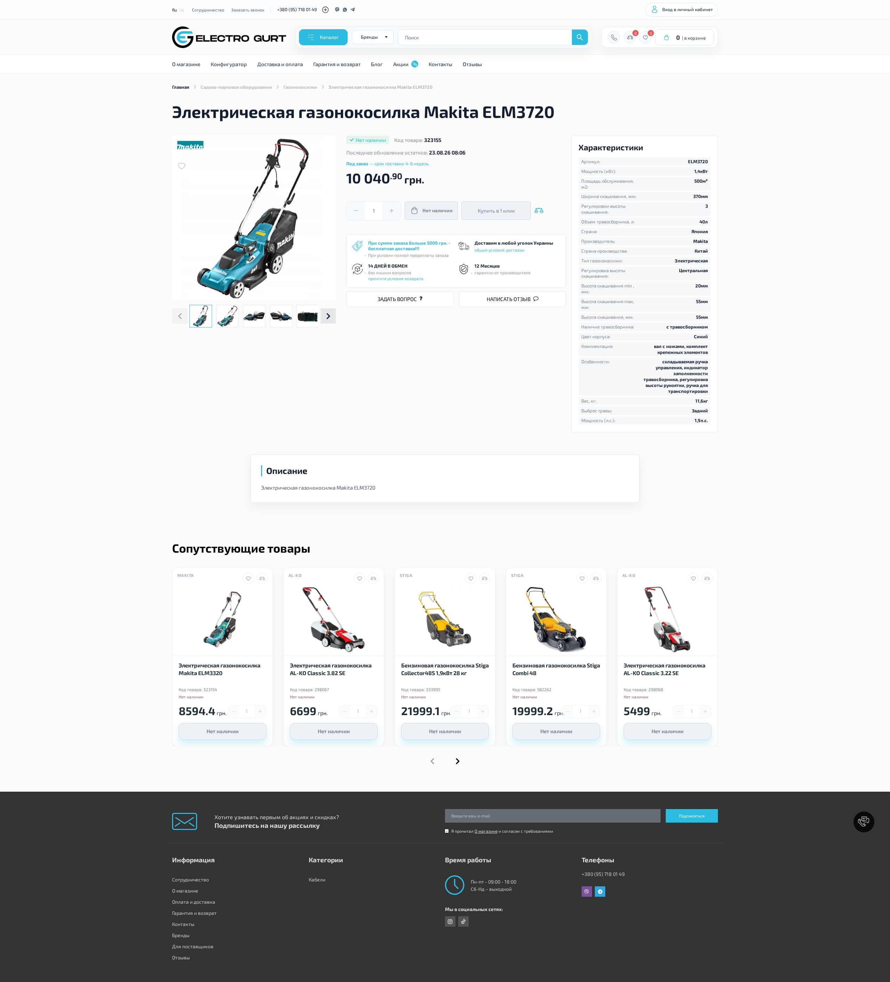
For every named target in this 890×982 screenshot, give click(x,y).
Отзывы (472, 64)
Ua (181, 9)
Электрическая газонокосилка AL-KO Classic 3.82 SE (331, 669)
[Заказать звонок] (614, 37)
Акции (405, 64)
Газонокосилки (300, 87)
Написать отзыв (509, 299)
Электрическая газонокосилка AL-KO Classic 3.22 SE (664, 669)
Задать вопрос (397, 299)
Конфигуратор (229, 64)
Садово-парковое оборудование (236, 87)
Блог (377, 64)
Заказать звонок (247, 9)
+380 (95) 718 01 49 (297, 9)
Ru (174, 9)
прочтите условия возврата (395, 278)
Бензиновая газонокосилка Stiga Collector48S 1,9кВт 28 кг (445, 669)
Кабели (317, 879)
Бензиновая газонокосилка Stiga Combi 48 (556, 669)
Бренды (180, 935)
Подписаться (692, 815)
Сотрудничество (208, 9)
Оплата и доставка (193, 902)
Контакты (440, 64)
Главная (180, 87)
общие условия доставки (499, 249)
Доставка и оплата (280, 64)
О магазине (186, 64)
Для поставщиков (192, 946)
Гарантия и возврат (337, 64)
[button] (328, 316)
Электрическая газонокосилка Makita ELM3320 (219, 669)
